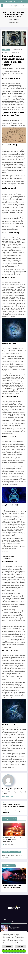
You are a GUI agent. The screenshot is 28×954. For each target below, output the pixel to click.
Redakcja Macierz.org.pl (17, 49)
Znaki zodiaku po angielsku (9, 554)
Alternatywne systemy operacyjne (18, 924)
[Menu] (2, 5)
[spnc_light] (26, 6)
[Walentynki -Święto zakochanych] (14, 829)
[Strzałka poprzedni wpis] (24, 805)
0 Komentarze (16, 52)
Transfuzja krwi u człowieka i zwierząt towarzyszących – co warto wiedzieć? (13, 805)
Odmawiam (8, 946)
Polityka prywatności (5, 917)
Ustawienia (20, 946)
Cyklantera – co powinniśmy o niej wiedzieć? (13, 811)
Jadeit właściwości (7, 558)
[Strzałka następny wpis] (24, 812)
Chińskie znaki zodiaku (8, 556)
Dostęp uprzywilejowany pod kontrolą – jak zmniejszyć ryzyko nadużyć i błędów (14, 883)
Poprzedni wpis (6, 802)
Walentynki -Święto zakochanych (9, 840)
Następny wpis (6, 809)
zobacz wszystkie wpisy (7, 796)
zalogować (10, 855)
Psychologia (6, 49)
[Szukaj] (23, 6)
